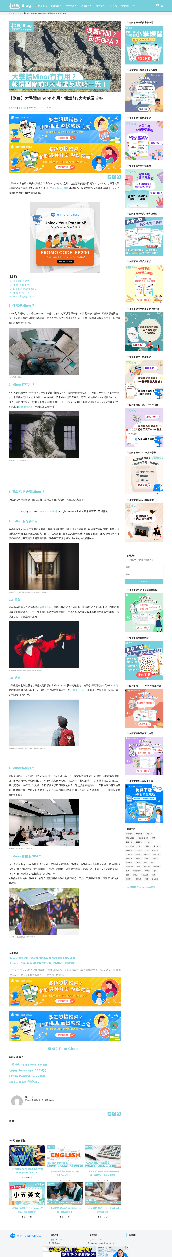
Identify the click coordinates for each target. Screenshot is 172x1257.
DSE (153, 838)
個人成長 (129, 850)
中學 (139, 846)
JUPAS (148, 842)
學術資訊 (17, 13)
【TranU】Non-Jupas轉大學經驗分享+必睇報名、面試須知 (42, 963)
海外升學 (147, 867)
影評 (145, 862)
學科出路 (129, 858)
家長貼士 (139, 858)
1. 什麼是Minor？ (19, 280)
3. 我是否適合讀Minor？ (23, 288)
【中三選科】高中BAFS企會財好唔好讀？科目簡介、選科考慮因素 (103, 1173)
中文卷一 (157, 846)
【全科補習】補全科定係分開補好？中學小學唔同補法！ (65, 1210)
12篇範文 (129, 834)
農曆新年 (129, 879)
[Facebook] (118, 177)
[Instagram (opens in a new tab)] (162, 5)
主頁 (10, 13)
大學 (146, 850)
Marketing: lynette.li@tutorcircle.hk (102, 1243)
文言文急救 (130, 867)
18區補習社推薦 (142, 838)
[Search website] (134, 5)
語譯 (153, 875)
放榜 (152, 862)
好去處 (138, 854)
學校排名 (147, 854)
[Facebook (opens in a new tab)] (157, 5)
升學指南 (139, 850)
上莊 (82, 690)
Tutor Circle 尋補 (48, 511)
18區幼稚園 (130, 838)
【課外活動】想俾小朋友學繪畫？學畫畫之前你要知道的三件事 (27, 1171)
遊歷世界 (139, 879)
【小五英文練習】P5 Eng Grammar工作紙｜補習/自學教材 (27, 1210)
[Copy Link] (109, 177)
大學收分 (129, 854)
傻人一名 (12, 108)
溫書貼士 (156, 867)
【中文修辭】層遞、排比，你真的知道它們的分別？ (103, 1210)
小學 (146, 858)
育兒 (155, 871)
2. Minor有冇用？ (19, 284)
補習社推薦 (144, 875)
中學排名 (147, 846)
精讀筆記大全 (137, 871)
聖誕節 (147, 871)
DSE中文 (129, 842)
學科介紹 (156, 854)
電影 (146, 879)
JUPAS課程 (130, 846)
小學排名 (155, 858)
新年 (138, 867)
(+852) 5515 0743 (96, 1240)
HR (27, 397)
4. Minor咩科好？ (19, 292)
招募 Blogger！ (56, 1243)
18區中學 (139, 834)
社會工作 (46, 607)
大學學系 (155, 850)
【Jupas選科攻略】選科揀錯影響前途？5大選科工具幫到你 (42, 958)
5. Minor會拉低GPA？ (22, 296)
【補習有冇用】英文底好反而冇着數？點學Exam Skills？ (65, 1173)
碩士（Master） (26, 406)
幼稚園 (138, 862)
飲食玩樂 (155, 879)
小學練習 (129, 862)
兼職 (75, 690)
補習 (127, 875)
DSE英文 (139, 842)
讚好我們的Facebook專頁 (142, 887)
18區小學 (149, 834)
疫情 (127, 871)
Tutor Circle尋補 (59, 188)
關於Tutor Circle (57, 1240)
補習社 (135, 875)
